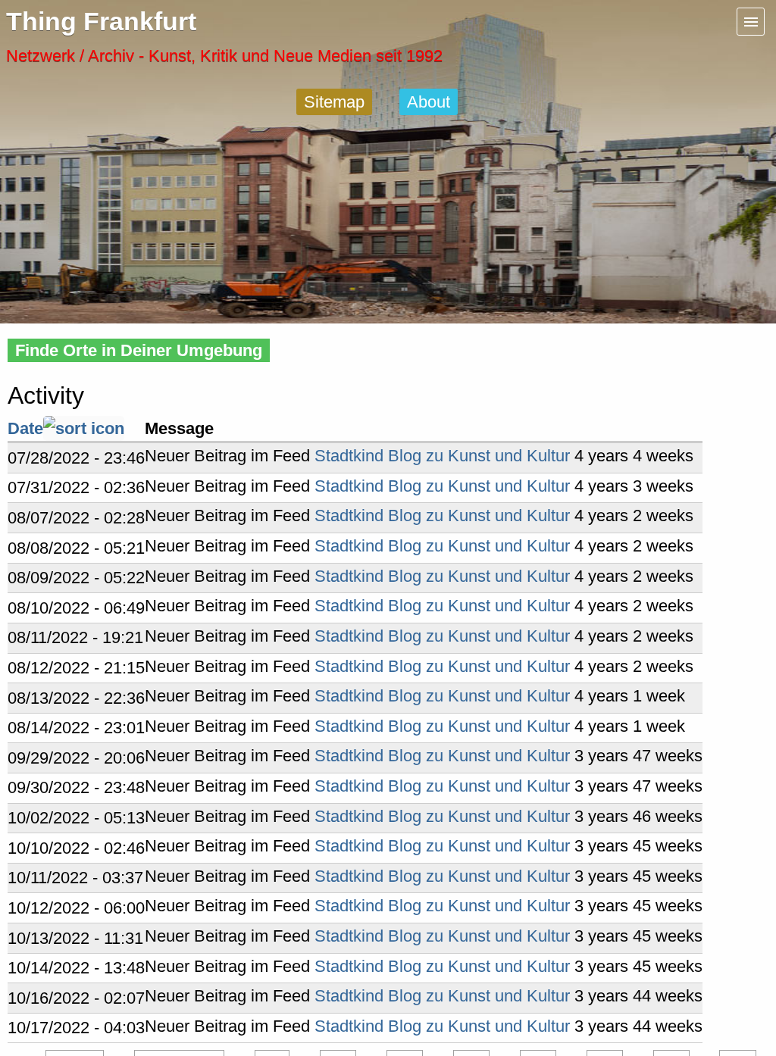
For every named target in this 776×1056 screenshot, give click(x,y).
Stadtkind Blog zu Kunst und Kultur (442, 455)
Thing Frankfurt (101, 22)
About (428, 101)
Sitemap (334, 101)
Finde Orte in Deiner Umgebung (138, 350)
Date (25, 428)
